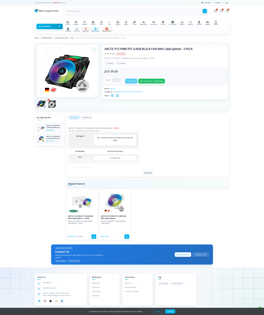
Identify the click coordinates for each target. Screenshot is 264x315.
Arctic (101, 24)
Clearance (86, 31)
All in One (77, 31)
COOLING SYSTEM (61, 38)
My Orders (96, 287)
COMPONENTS (46, 38)
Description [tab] (74, 117)
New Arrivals (95, 31)
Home (36, 38)
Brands (68, 24)
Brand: (106, 89)
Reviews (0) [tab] (87, 117)
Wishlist (110, 63)
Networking (143, 24)
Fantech (93, 24)
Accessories (153, 24)
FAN (71, 38)
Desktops (68, 31)
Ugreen (126, 24)
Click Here (87, 167)
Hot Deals (164, 283)
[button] (206, 2)
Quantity (108, 80)
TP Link (134, 24)
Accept (170, 311)
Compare (122, 63)
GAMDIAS (84, 24)
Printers (163, 24)
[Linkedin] (62, 301)
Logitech (117, 24)
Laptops (182, 24)
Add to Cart (93, 236)
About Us (128, 283)
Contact (218, 3)
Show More (148, 173)
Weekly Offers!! (106, 31)
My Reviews (96, 291)
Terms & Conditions (132, 291)
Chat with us (153, 81)
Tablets (215, 24)
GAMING (207, 24)
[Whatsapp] (117, 96)
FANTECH (56, 3)
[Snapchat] (56, 301)
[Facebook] (112, 96)
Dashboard (96, 283)
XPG (109, 24)
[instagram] (45, 301)
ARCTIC (113, 89)
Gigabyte (76, 24)
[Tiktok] (50, 301)
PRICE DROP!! (178, 283)
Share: (106, 96)
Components (172, 24)
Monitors (190, 24)
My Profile (95, 296)
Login (226, 3)
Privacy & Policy (130, 287)
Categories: (108, 92)
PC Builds (199, 24)
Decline (158, 311)
